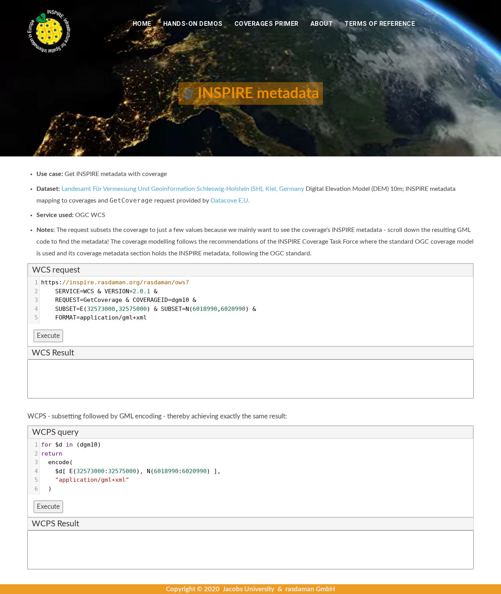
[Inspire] (48, 31)
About (321, 23)
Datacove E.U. (230, 200)
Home (142, 23)
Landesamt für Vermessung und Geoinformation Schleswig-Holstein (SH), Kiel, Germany (182, 189)
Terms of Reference (379, 23)
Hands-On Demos (193, 23)
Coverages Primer (266, 23)
